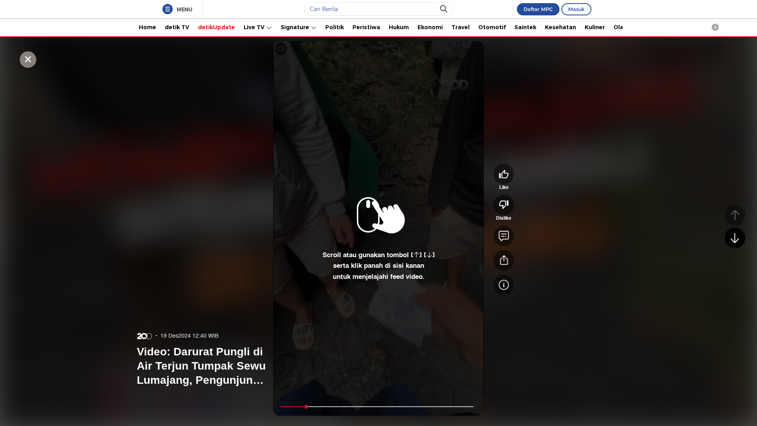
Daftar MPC (538, 9)
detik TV (177, 27)
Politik (334, 27)
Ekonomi (430, 27)
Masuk (576, 9)
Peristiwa (366, 27)
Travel (460, 27)
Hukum (399, 27)
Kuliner (595, 27)
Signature (296, 27)
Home (147, 27)
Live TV (255, 27)
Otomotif (492, 27)
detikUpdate (216, 27)
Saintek (525, 27)
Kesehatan (560, 27)
